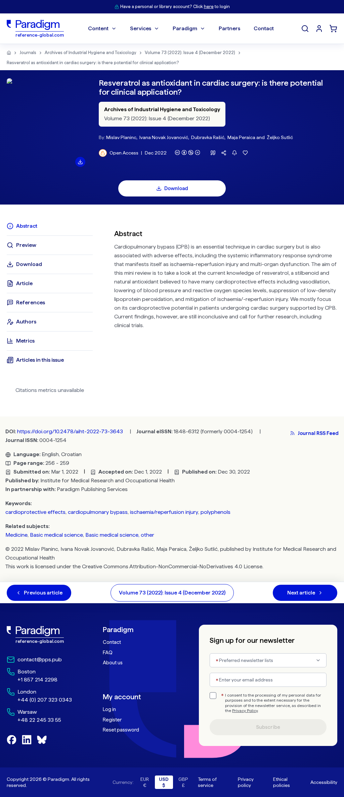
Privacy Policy (245, 710)
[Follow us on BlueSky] (42, 740)
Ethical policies (281, 782)
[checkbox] (213, 695)
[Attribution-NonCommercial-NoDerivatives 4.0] (187, 152)
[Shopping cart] (333, 29)
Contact (112, 642)
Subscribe (268, 727)
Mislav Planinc (121, 137)
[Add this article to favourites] (245, 153)
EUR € (144, 782)
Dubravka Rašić (207, 137)
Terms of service (207, 782)
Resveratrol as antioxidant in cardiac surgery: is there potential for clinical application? (93, 62)
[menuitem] (319, 29)
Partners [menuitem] (229, 28)
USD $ (164, 782)
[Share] (223, 153)
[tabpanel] (225, 310)
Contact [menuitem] (264, 28)
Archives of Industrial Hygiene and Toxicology (90, 52)
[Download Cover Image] (80, 162)
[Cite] (213, 153)
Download (176, 188)
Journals (27, 52)
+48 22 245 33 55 (39, 720)
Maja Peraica (241, 137)
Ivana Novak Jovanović (163, 137)
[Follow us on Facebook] (11, 740)
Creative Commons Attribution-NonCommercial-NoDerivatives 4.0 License (172, 566)
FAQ (108, 653)
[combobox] (268, 660)
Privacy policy (246, 782)
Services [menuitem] (140, 28)
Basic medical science (56, 535)
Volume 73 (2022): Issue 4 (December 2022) (190, 52)
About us (113, 663)
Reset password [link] (121, 730)
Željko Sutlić (280, 137)
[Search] (305, 29)
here (209, 6)
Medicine (16, 535)
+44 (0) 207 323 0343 (44, 700)
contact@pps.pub (39, 659)
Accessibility (323, 782)
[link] (41, 635)
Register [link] (112, 720)
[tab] (50, 226)
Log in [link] (109, 709)
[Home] (9, 53)
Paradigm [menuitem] (185, 28)
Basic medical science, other (119, 535)
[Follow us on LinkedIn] (27, 740)
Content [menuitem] (98, 28)
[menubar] (181, 29)
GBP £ (183, 782)
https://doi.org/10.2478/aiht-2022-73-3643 (70, 431)
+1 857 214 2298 (37, 679)
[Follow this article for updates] (234, 153)
